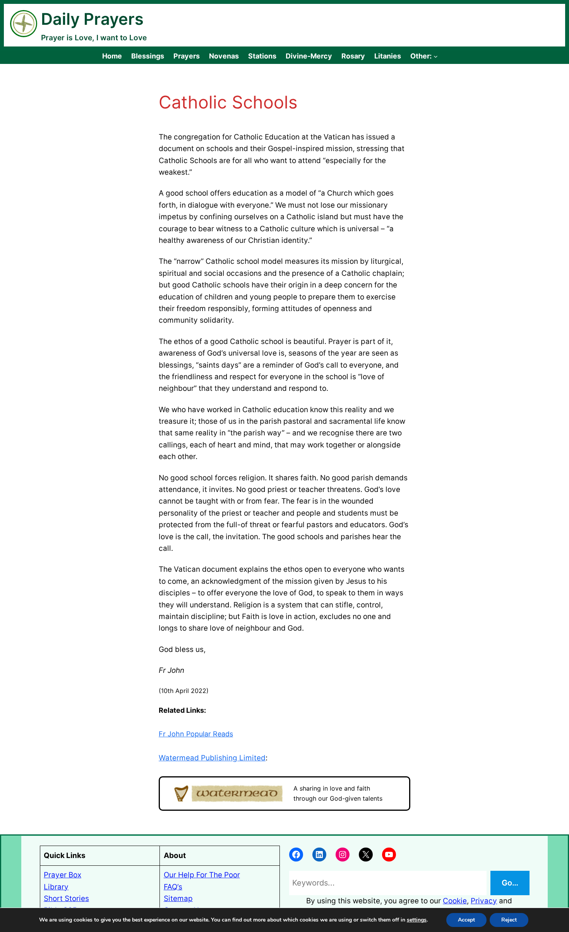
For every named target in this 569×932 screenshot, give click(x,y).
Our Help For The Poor (202, 874)
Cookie (455, 900)
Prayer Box (62, 874)
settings (417, 920)
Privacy (484, 900)
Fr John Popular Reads (196, 734)
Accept (466, 919)
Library (56, 886)
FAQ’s (173, 886)
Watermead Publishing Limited (212, 757)
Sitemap (178, 898)
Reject (509, 919)
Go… (510, 882)
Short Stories (66, 898)
